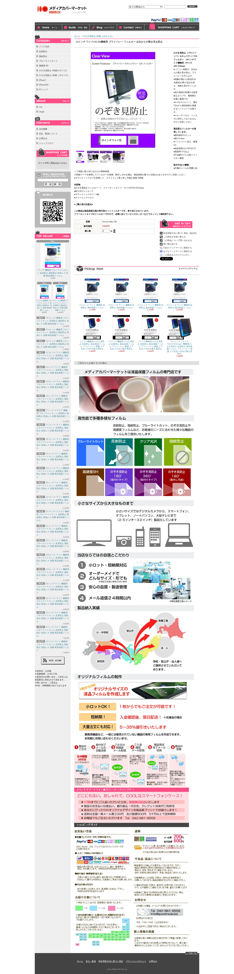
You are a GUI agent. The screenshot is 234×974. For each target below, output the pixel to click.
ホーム (48, 27)
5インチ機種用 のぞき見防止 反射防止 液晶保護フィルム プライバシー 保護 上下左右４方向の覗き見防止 (92, 345)
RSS (51, 660)
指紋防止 (43, 56)
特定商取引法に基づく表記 (110, 961)
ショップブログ (103, 27)
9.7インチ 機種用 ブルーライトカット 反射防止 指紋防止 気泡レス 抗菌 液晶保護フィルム (60, 305)
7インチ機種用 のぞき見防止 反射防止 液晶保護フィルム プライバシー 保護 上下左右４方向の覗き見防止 (150, 345)
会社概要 (43, 129)
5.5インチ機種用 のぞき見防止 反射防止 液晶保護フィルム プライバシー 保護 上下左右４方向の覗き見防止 (121, 345)
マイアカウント (190, 15)
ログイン (160, 15)
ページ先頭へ (191, 953)
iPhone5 (42, 80)
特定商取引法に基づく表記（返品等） (180, 233)
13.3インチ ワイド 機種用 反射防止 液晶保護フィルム (92, 306)
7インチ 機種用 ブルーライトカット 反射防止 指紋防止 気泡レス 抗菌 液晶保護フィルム (52, 273)
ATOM (58, 660)
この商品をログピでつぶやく (176, 255)
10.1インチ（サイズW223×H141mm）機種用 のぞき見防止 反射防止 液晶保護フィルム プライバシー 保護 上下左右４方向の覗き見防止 (179, 347)
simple (41, 111)
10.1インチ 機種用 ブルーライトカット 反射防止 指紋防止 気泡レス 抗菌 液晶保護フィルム (52, 321)
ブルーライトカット (48, 61)
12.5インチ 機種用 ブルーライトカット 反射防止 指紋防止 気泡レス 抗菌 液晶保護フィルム (52, 344)
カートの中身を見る (52, 152)
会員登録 (174, 15)
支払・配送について (76, 27)
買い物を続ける (170, 244)
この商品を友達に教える (174, 237)
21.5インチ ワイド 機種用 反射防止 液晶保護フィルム (179, 306)
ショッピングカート (171, 26)
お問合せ (130, 27)
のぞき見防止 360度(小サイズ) (53, 70)
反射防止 (43, 51)
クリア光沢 (44, 46)
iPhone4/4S (43, 85)
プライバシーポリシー (136, 961)
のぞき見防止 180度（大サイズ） (54, 75)
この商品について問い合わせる (177, 240)
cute (40, 107)
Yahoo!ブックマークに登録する (177, 248)
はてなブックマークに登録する (177, 251)
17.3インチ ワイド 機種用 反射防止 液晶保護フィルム (150, 306)
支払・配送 (91, 961)
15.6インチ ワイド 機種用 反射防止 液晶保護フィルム (121, 306)
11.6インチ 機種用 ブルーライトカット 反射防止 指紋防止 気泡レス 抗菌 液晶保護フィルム (52, 332)
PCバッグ (43, 89)
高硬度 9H (43, 66)
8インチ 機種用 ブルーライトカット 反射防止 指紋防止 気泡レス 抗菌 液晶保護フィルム (44, 305)
